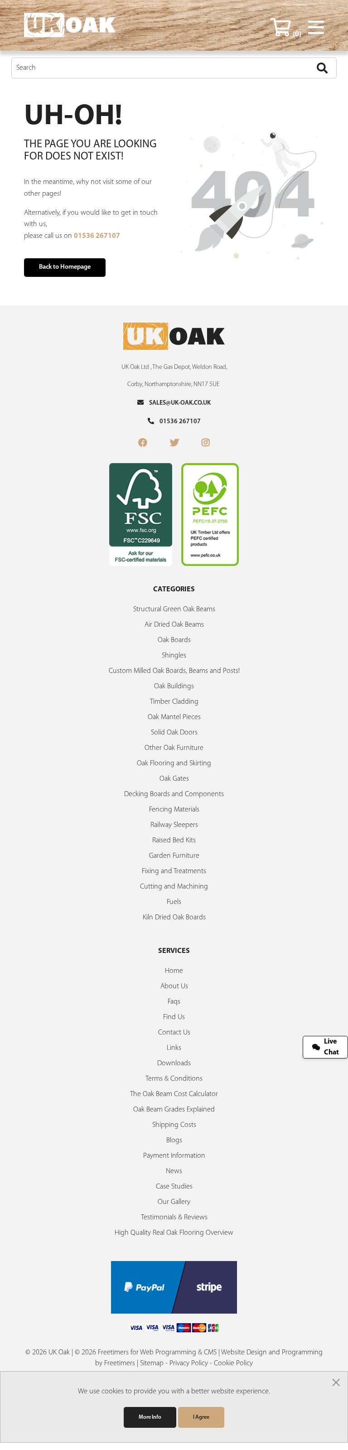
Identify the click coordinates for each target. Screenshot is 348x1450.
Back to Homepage (65, 267)
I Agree (201, 1417)
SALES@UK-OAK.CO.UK (177, 403)
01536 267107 (97, 236)
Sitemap (152, 1363)
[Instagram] (205, 443)
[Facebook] (143, 443)
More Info (150, 1417)
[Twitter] (174, 443)
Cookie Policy (233, 1363)
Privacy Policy (188, 1363)
